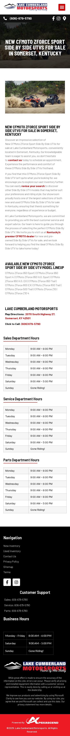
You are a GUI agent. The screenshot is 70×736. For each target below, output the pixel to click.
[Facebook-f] (53, 18)
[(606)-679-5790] (5, 18)
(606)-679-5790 (21, 18)
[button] (61, 7)
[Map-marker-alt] (64, 18)
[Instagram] (58, 18)
